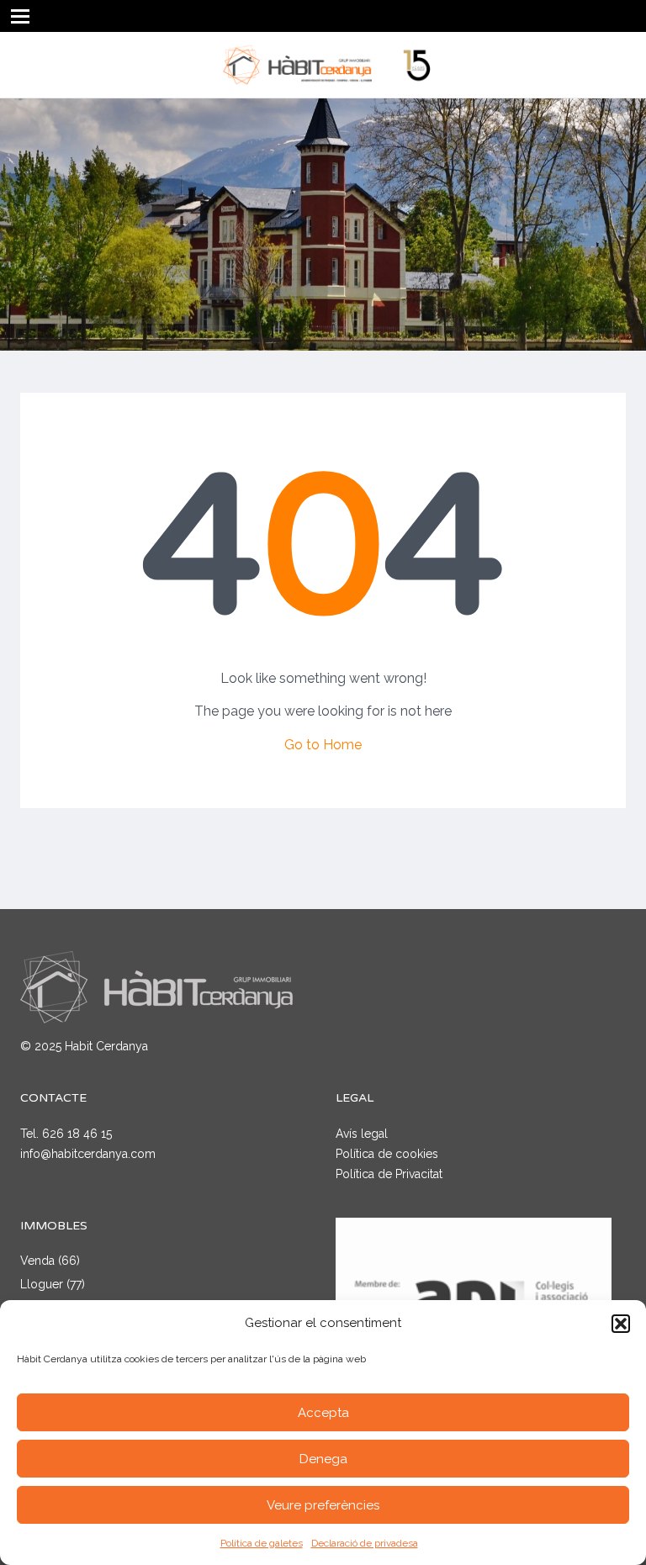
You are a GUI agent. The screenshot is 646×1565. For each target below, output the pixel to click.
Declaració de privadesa (364, 1543)
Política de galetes (261, 1543)
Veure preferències (323, 1505)
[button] (620, 1323)
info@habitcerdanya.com (88, 1154)
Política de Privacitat (389, 1174)
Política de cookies (387, 1154)
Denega (323, 1459)
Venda (37, 1260)
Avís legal (362, 1133)
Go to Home (323, 745)
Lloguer (41, 1284)
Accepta (323, 1412)
